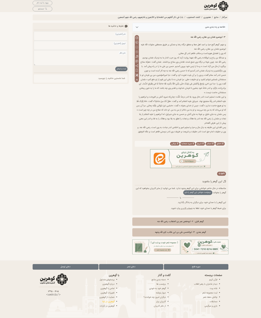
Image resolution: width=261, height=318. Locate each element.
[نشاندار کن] (136, 70)
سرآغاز (224, 17)
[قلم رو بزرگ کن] (136, 52)
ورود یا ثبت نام (42, 3)
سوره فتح (196, 267)
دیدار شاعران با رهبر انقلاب (205, 284)
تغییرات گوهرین (107, 293)
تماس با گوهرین (107, 288)
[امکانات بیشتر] (136, 75)
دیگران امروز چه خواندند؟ (154, 297)
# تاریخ (200, 144)
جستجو (41, 9)
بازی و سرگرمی (211, 306)
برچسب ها (161, 284)
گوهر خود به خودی (157, 288)
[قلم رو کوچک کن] (136, 47)
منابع (216, 17)
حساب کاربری (186, 208)
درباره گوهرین (108, 284)
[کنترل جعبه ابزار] (136, 80)
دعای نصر (131, 267)
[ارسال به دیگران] (136, 66)
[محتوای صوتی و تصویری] (136, 56)
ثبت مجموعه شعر (209, 293)
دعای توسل (65, 267)
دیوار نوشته (161, 293)
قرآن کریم (213, 280)
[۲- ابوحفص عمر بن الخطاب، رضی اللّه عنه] (136, 38)
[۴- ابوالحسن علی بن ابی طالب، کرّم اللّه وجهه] (136, 42)
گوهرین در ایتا (108, 301)
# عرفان (174, 144)
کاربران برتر (161, 301)
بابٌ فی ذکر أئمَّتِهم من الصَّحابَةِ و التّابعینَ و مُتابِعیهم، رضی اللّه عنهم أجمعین (150, 17)
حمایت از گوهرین (106, 297)
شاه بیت (213, 288)
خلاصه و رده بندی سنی (215, 27)
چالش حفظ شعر (210, 297)
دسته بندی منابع (158, 280)
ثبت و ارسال (121, 68)
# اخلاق (220, 144)
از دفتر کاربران (160, 306)
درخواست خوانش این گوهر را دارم (198, 192)
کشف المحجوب (193, 17)
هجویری (207, 17)
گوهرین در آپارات (107, 306)
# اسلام (210, 144)
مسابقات (213, 301)
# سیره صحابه (187, 144)
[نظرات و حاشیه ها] (136, 61)
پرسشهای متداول (107, 280)
